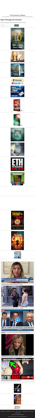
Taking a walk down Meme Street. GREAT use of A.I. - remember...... (12, 308)
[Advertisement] (17, 7)
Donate (14, 411)
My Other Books (8, 411)
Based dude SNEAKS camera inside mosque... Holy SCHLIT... (11, 380)
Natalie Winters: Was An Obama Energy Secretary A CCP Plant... (12, 284)
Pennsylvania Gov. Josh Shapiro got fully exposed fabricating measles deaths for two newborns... (15, 332)
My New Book (3, 411)
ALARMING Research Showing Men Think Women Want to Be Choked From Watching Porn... (17, 356)
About (17, 411)
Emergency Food (25, 411)
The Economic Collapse (17, 15)
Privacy (20, 411)
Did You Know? (31, 411)
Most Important (17, 412)
